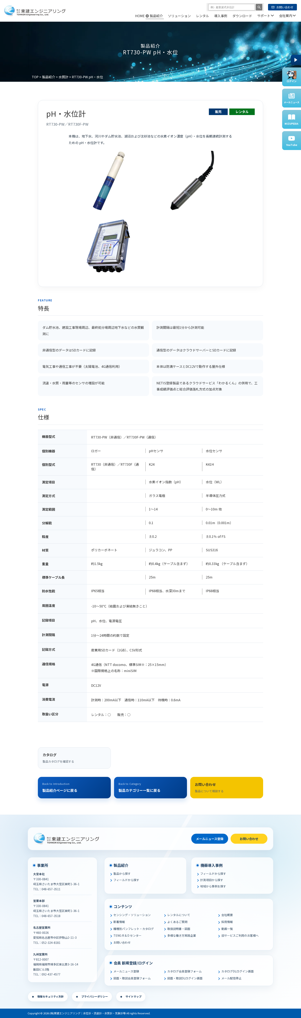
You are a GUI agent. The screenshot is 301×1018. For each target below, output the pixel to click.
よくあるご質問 (177, 922)
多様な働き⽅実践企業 (181, 935)
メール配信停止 (231, 978)
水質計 (63, 76)
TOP (35, 76)
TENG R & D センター (127, 935)
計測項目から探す (211, 880)
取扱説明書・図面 (178, 929)
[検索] (259, 7)
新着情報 (119, 922)
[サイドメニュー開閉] (296, 60)
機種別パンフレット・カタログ (133, 929)
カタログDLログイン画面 (237, 971)
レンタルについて (178, 915)
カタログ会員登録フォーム (184, 971)
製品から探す (122, 873)
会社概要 (227, 915)
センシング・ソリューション (132, 915)
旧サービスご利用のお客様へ (240, 935)
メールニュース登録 (209, 839)
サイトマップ (133, 996)
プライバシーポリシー (94, 996)
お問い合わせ (249, 839)
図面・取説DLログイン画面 (185, 978)
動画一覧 (227, 929)
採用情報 (227, 922)
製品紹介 (48, 76)
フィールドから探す (126, 880)
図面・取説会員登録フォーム (132, 978)
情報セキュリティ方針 (50, 996)
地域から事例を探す (213, 886)
